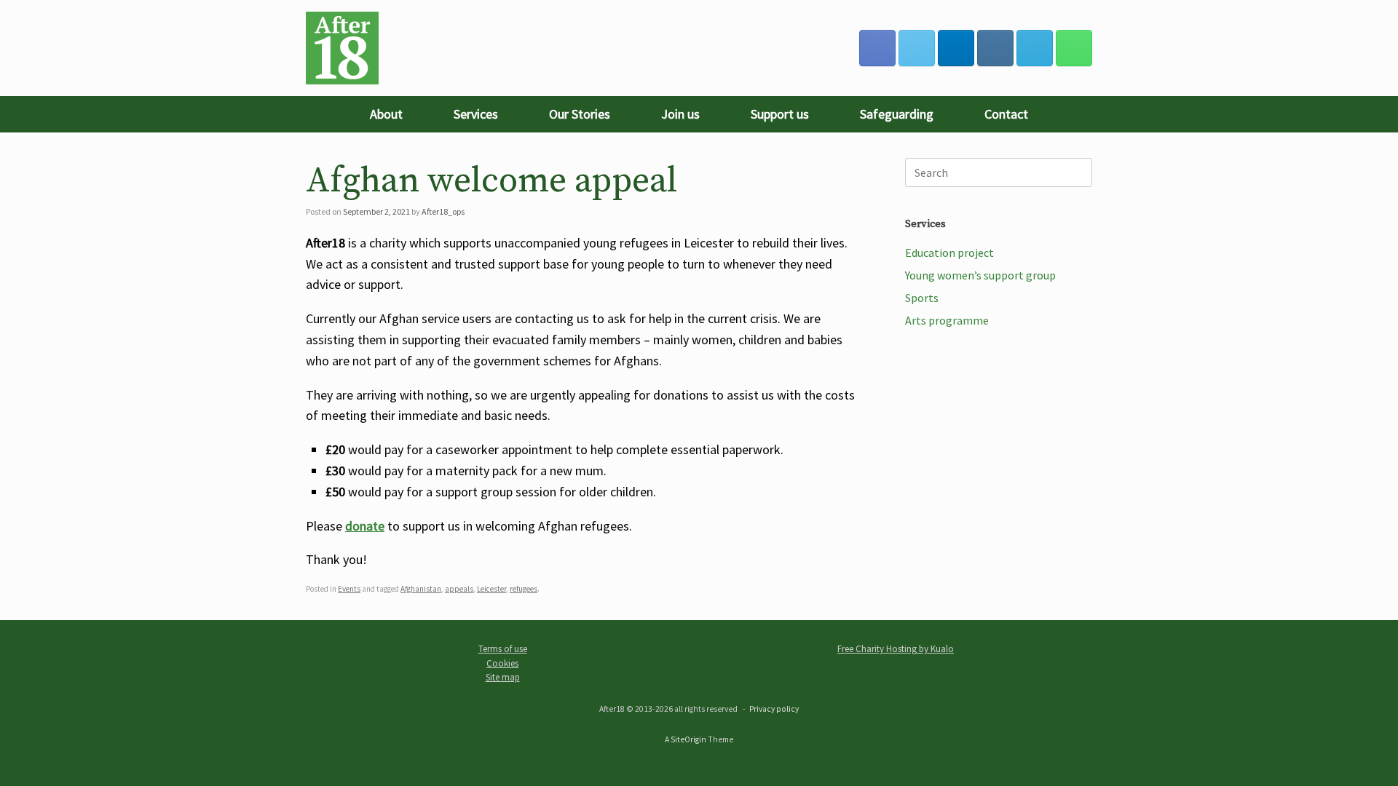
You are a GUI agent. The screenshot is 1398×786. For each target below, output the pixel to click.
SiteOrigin (688, 739)
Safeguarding (896, 114)
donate (364, 525)
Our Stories (579, 114)
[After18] (342, 48)
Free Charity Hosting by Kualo (895, 649)
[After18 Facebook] (877, 48)
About (386, 114)
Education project (949, 252)
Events (349, 589)
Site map (503, 677)
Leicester (491, 589)
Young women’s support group (980, 275)
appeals (459, 589)
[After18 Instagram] (995, 48)
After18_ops (443, 211)
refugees (523, 589)
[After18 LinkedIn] (956, 48)
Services (476, 114)
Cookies (502, 663)
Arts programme (947, 320)
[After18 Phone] (1074, 48)
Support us (780, 114)
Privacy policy (774, 709)
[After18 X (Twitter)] (917, 48)
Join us (680, 114)
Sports (922, 297)
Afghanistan (420, 589)
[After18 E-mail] (1034, 48)
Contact (1006, 114)
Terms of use (502, 649)
